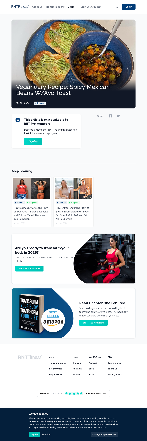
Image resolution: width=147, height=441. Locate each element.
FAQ (110, 357)
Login (129, 6)
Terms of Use (114, 363)
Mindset (77, 374)
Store (91, 374)
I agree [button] (34, 434)
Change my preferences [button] (104, 434)
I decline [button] (46, 434)
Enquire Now (55, 374)
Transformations (55, 6)
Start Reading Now (93, 322)
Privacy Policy (115, 374)
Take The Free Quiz (29, 268)
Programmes (55, 369)
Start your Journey (91, 6)
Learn (71, 6)
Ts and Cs (112, 369)
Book (91, 369)
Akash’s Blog (95, 357)
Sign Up (33, 141)
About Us (37, 6)
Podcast (93, 363)
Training (77, 363)
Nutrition (77, 369)
